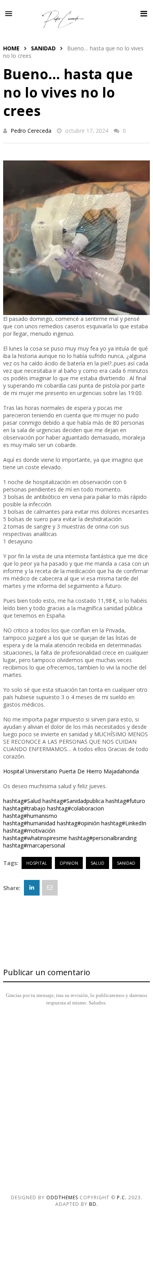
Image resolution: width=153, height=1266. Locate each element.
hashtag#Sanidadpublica (73, 801)
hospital (36, 863)
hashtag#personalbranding (103, 838)
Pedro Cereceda (31, 130)
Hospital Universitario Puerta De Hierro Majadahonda (71, 771)
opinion (69, 863)
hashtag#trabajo (24, 808)
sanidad (43, 48)
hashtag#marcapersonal (34, 845)
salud (97, 863)
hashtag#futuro (125, 801)
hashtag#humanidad (29, 823)
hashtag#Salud (22, 801)
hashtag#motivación (29, 830)
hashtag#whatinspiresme (35, 838)
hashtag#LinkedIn (123, 823)
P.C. (122, 1197)
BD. (93, 1204)
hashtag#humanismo (30, 815)
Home (11, 48)
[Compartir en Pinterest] (50, 888)
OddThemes (62, 1197)
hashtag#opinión (78, 823)
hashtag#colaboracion (75, 808)
